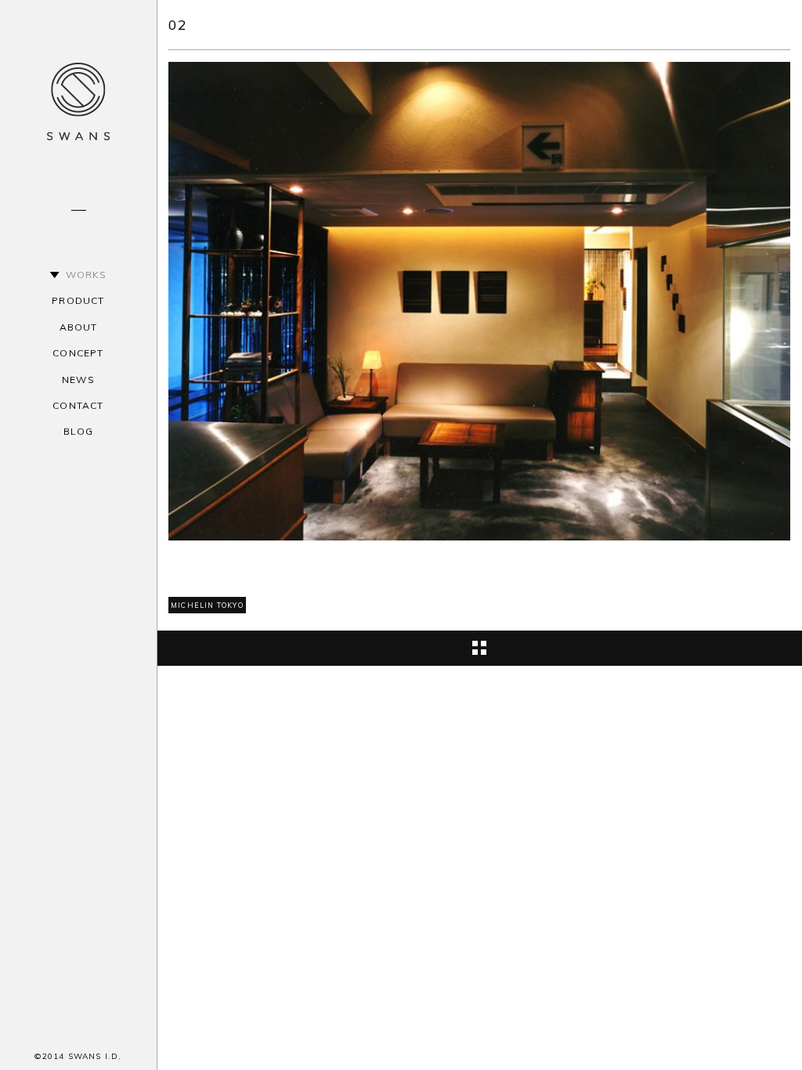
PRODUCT (78, 300)
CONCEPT (77, 353)
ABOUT (79, 327)
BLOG (78, 431)
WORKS (86, 274)
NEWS (78, 379)
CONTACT (77, 405)
